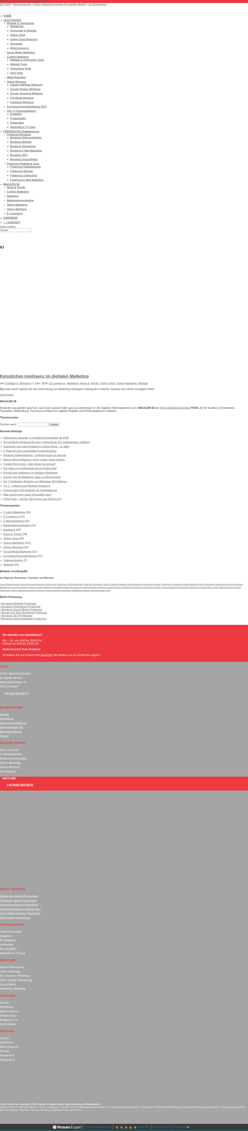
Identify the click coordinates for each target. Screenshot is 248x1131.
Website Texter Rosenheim (202, 584)
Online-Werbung (16, 209)
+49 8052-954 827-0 (16, 693)
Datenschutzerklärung (13, 723)
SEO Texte (16, 73)
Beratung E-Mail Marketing (26, 150)
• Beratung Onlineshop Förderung (20, 606)
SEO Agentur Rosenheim (15, 917)
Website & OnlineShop (20, 23)
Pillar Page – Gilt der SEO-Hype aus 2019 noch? (32, 499)
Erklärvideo (17, 122)
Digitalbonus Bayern (81, 590)
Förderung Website (21, 171)
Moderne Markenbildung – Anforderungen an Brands (34, 455)
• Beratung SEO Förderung (16, 615)
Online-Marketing (17, 204)
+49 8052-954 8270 (20, 785)
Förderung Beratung (19, 134)
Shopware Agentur (181, 584)
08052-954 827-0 (11, 1)
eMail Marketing (16, 77)
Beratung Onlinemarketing (26, 137)
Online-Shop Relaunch (24, 39)
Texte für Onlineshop (93, 584)
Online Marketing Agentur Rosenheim (28, 590)
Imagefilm (16, 114)
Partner (4, 736)
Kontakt (4, 714)
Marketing (13, 196)
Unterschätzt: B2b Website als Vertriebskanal (30, 490)
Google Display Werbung (25, 89)
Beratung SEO (18, 155)
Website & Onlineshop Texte (27, 59)
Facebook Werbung (22, 97)
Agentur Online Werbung (131, 584)
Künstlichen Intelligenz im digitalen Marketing (44, 376)
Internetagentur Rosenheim (44, 584)
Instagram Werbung (22, 102)
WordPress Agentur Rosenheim (146, 587)
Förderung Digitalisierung (25, 166)
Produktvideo (18, 118)
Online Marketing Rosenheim (175, 587)
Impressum (6, 718)
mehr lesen (6, 394)
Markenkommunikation (20, 200)
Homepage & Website (23, 30)
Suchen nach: (8, 424)
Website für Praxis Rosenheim (14, 587)
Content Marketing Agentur (93, 587)
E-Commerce (15, 213)
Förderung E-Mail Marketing (27, 180)
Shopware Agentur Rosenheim (18, 900)
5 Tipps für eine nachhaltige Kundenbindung (29, 451)
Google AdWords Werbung (26, 84)
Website (143, 383)
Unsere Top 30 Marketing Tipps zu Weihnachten (32, 477)
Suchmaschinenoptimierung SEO (27, 106)
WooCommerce (19, 48)
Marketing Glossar (11, 731)
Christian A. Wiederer (18, 383)
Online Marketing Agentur (175, 407)
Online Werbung (16, 81)
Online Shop (17, 35)
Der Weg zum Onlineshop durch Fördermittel (30, 468)
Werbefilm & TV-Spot (22, 127)
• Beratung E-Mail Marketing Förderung (23, 612)
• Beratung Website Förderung (18, 603)
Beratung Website (21, 142)
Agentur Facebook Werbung (119, 587)
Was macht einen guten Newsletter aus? (27, 494)
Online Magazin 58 (11, 727)
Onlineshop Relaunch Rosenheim (20, 909)
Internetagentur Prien (100, 590)
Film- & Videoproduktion (21, 111)
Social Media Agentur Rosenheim (15, 584)
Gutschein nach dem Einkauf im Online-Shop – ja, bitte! (36, 446)
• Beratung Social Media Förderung (21, 609)
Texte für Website (111, 584)
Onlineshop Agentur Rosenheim (157, 584)
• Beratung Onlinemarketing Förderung (23, 618)
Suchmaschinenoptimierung (20, 556)
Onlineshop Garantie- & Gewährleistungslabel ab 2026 (36, 437)
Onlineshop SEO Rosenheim (70, 584)
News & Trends (16, 187)
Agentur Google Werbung (40, 587)
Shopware (16, 43)
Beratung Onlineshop (23, 146)
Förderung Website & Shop (23, 163)
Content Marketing (18, 56)
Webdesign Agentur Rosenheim (203, 587)
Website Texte (18, 64)
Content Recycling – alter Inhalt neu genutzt (29, 464)
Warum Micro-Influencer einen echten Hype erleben (34, 459)
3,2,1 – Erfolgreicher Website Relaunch (26, 485)
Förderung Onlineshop (23, 175)
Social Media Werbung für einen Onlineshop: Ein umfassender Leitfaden (46, 442)
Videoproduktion (13, 560)
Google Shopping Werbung (26, 93)
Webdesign (17, 26)
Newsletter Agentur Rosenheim (66, 587)
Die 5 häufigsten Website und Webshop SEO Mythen (35, 481)
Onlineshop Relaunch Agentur (229, 584)
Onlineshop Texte (20, 68)
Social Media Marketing (21, 52)
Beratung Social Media (23, 159)
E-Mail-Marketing (13, 521)
